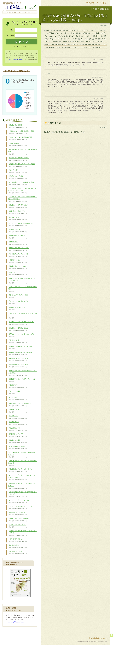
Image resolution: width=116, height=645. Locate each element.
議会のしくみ (17, 417)
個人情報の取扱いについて (98, 638)
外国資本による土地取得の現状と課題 (21, 132)
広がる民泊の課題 (14, 392)
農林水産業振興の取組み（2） (18, 249)
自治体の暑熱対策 (17, 144)
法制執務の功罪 (17, 411)
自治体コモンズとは (97, 2)
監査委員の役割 (17, 423)
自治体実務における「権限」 (18, 267)
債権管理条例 (17, 386)
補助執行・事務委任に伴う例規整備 (20, 347)
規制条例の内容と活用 (17, 435)
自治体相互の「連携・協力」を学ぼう (21, 470)
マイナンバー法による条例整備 (19, 501)
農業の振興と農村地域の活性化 (18, 159)
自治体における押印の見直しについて (21, 323)
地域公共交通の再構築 (17, 177)
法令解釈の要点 (17, 218)
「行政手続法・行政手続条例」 (18, 520)
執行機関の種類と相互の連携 (18, 360)
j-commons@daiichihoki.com (17, 59)
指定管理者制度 (17, 546)
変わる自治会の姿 (17, 230)
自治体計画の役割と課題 (16, 308)
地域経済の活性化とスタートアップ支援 (21, 165)
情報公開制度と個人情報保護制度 (19, 405)
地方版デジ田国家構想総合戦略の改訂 (21, 224)
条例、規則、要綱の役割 (17, 212)
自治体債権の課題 (17, 441)
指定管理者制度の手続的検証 (18, 366)
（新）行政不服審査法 (17, 540)
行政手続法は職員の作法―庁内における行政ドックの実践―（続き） (22, 191)
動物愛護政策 (17, 243)
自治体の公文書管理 (17, 126)
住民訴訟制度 (17, 398)
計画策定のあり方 (17, 261)
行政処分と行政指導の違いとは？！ (20, 507)
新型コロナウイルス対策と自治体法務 (21, 335)
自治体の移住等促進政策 (17, 237)
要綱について (17, 273)
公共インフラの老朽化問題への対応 (20, 138)
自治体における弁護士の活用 (18, 329)
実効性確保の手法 (17, 429)
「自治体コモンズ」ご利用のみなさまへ (16, 71)
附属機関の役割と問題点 (17, 514)
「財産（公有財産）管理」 (17, 526)
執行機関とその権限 (17, 552)
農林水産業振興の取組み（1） (18, 255)
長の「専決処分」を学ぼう (18, 447)
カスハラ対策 (17, 171)
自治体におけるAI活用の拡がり (18, 206)
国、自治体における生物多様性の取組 (21, 183)
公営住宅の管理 (17, 341)
